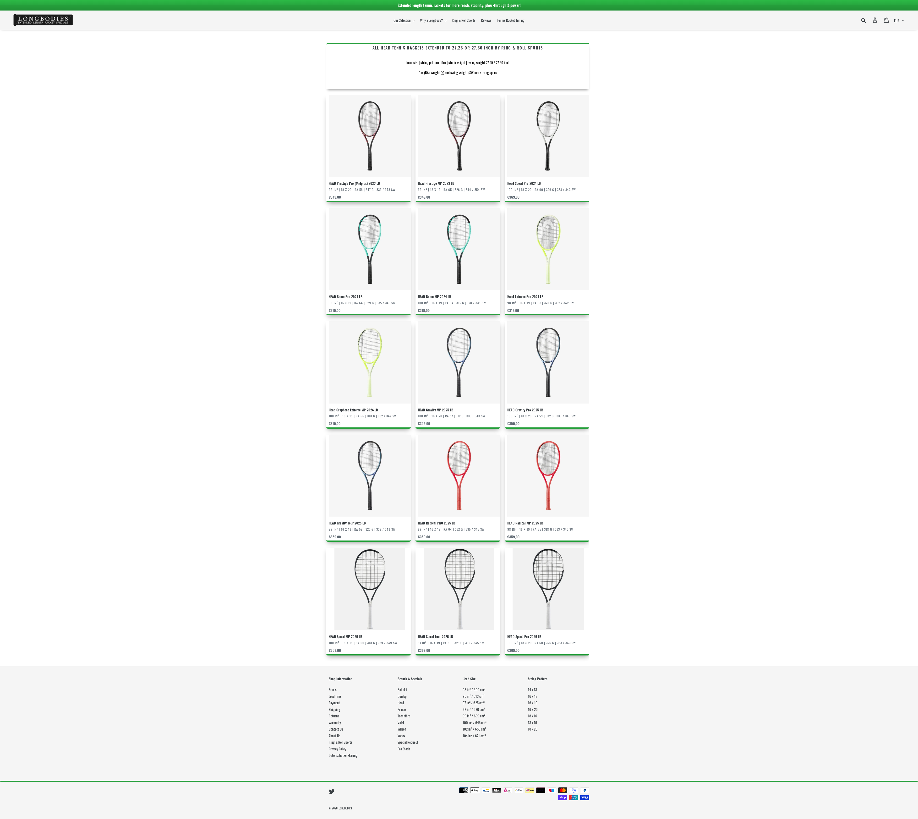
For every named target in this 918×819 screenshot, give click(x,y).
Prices (333, 689)
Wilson (402, 729)
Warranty (335, 722)
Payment (334, 702)
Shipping (334, 709)
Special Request (408, 742)
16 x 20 (533, 709)
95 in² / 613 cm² (474, 696)
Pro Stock (404, 748)
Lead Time (335, 696)
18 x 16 (532, 715)
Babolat (402, 689)
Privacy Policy (337, 748)
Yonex (401, 735)
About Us (334, 735)
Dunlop (402, 696)
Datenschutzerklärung (343, 755)
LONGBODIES (345, 808)
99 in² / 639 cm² (474, 715)
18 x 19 (532, 722)
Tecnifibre (404, 715)
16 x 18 (532, 696)
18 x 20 (532, 729)
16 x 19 (532, 702)
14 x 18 (532, 689)
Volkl (401, 722)
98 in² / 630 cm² (474, 709)
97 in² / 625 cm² (474, 702)
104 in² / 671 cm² (474, 735)
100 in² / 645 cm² (474, 722)
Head (401, 702)
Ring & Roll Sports (340, 742)
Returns (334, 715)
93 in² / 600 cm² (474, 689)
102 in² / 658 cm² (474, 729)
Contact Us (336, 729)
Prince (402, 709)
